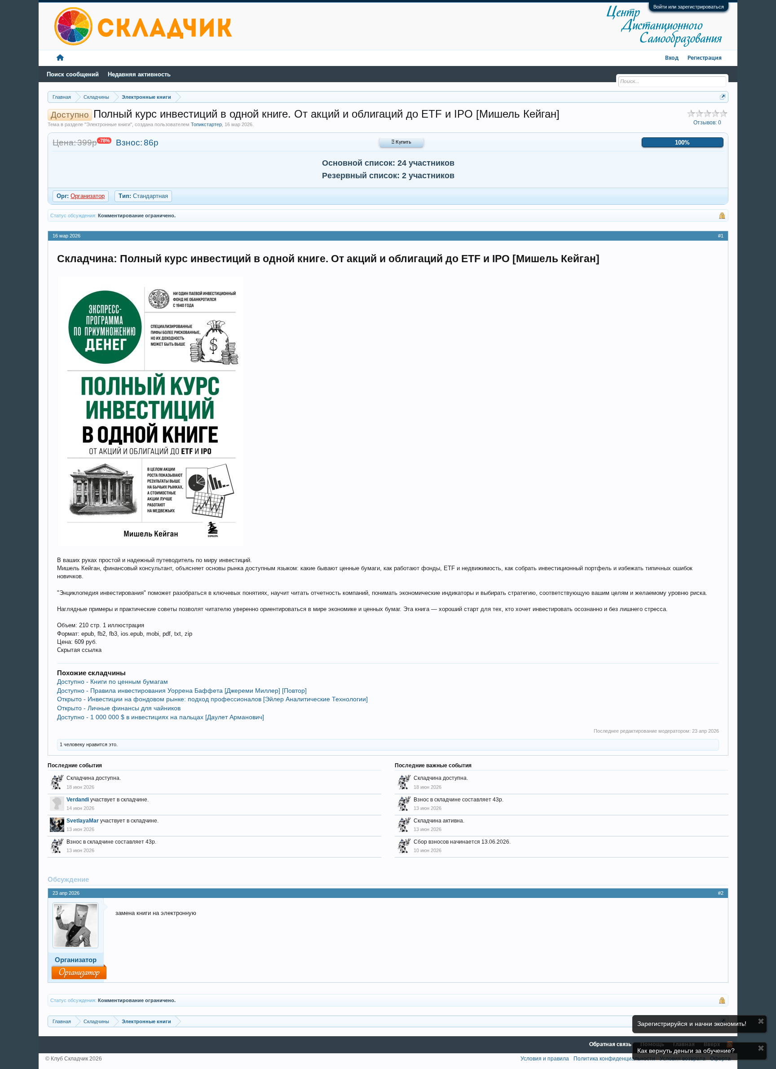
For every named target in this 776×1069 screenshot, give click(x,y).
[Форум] (60, 58)
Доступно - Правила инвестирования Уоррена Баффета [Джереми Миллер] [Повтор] (182, 690)
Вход (672, 58)
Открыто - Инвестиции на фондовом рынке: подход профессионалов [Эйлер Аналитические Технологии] (212, 699)
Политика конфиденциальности (614, 1059)
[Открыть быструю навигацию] (723, 97)
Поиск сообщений (73, 74)
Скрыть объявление (761, 1021)
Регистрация (705, 58)
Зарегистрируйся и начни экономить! (691, 1023)
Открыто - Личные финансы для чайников (119, 708)
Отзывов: (707, 122)
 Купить (401, 142)
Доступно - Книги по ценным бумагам (112, 681)
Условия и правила (544, 1059)
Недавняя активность (139, 74)
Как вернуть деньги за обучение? (686, 1050)
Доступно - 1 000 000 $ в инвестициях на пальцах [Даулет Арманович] (160, 717)
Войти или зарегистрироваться (688, 6)
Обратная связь (610, 1044)
